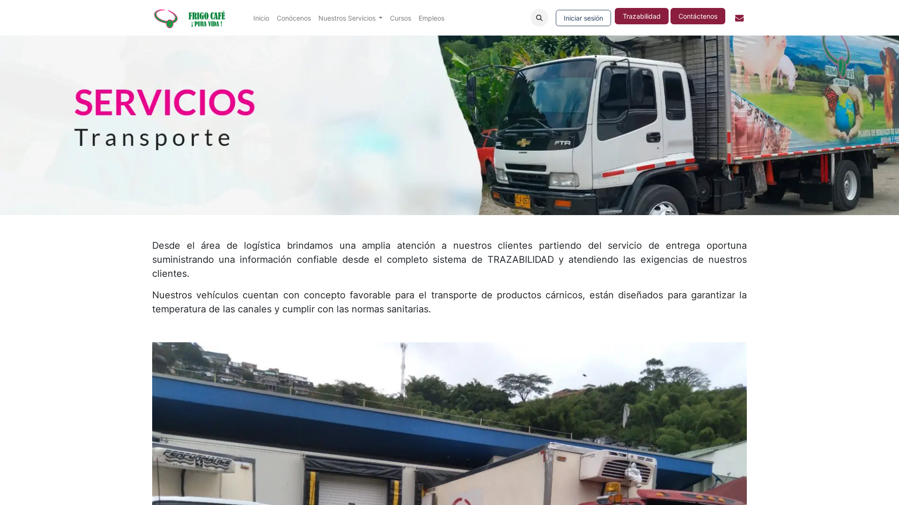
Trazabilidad (642, 16)
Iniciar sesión (583, 18)
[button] (539, 18)
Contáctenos (697, 16)
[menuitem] (261, 18)
